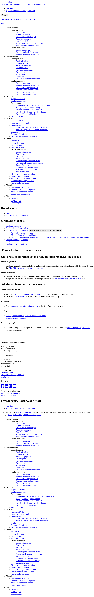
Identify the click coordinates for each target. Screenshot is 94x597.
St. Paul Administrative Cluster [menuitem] (27, 170)
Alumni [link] (9, 185)
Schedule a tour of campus (26, 428)
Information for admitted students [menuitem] (28, 45)
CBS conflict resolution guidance (23, 235)
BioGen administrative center (27, 558)
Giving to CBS (16, 589)
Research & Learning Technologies (29, 554)
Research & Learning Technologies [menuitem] (29, 163)
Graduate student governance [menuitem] (27, 88)
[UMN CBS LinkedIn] (6, 387)
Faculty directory (17, 507)
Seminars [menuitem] (14, 132)
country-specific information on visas (24, 306)
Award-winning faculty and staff (23, 569)
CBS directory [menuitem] (16, 145)
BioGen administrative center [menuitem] (27, 167)
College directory (7, 372)
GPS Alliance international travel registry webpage (28, 268)
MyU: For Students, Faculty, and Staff (20, 11)
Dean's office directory (24, 543)
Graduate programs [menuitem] (23, 50)
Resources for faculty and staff (12, 375)
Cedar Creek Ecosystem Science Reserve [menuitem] (31, 127)
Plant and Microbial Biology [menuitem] (27, 114)
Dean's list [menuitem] (20, 76)
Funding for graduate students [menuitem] (27, 54)
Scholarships (20, 465)
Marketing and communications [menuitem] (28, 161)
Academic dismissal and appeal (23, 233)
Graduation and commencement (28, 470)
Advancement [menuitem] (21, 154)
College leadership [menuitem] (18, 143)
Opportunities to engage (20, 578)
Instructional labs (22, 563)
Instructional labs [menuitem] (22, 172)
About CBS (20, 423)
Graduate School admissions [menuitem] (27, 52)
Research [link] (9, 119)
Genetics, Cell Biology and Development (31, 503)
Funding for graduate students (17, 228)
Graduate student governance (17, 240)
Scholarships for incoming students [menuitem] (29, 43)
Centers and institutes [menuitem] (19, 134)
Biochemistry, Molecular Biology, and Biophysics (35, 496)
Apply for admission (23, 430)
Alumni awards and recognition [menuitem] (23, 189)
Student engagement (23, 456)
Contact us (5, 377)
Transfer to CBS (22, 432)
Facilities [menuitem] (19, 156)
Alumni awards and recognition (23, 581)
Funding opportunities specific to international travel (26, 316)
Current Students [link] (12, 57)
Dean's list (20, 468)
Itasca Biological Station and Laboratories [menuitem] (32, 130)
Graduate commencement (16, 242)
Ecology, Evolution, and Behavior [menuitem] (29, 110)
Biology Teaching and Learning (28, 499)
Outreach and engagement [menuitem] (21, 176)
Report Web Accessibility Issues (30, 415)
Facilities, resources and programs (24, 527)
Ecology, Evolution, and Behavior (29, 501)
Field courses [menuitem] (21, 72)
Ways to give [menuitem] (16, 201)
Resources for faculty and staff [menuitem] (22, 181)
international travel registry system (68, 279)
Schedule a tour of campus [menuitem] (26, 37)
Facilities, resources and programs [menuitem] (24, 136)
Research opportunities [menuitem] (24, 70)
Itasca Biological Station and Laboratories (32, 521)
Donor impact (16, 594)
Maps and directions (9, 396)
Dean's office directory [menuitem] (24, 152)
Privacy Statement (14, 415)
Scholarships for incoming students (29, 434)
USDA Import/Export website (78, 328)
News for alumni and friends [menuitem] (22, 192)
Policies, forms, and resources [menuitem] (27, 90)
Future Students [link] (12, 28)
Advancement (21, 545)
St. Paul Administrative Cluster (27, 561)
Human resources (22, 550)
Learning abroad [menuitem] (22, 68)
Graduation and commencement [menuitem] (28, 79)
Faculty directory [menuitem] (17, 116)
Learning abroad (22, 459)
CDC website (19, 296)
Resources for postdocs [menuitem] (20, 183)
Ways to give (16, 592)
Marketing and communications (28, 552)
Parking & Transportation (11, 393)
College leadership (18, 534)
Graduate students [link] (18, 48)
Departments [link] (16, 103)
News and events (17, 538)
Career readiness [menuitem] (22, 63)
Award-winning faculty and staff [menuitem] (23, 178)
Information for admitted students (28, 437)
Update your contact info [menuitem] (20, 194)
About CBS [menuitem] (20, 32)
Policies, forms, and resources (27, 481)
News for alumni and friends (22, 583)
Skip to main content (9, 2)
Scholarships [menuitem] (20, 74)
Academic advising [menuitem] (23, 61)
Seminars (14, 523)
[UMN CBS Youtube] (14, 387)
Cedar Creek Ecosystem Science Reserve (31, 518)
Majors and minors (23, 425)
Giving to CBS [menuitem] (16, 198)
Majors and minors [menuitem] (23, 34)
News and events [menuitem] (17, 147)
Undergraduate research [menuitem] (20, 123)
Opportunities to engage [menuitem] (20, 187)
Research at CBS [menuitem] (17, 121)
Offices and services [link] (18, 150)
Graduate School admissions (27, 443)
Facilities (19, 547)
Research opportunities (24, 461)
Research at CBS (17, 512)
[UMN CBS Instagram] (10, 387)
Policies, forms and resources (17, 215)
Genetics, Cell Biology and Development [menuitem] (31, 112)
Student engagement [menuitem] (23, 65)
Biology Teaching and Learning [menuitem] (28, 107)
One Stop (9, 8)
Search (4, 15)
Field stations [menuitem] (16, 125)
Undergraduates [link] (17, 30)
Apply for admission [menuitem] (23, 39)
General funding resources (16, 318)
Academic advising (23, 452)
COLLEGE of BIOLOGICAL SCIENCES (18, 19)
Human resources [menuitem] (22, 158)
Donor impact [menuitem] (16, 203)
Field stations (16, 516)
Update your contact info (20, 585)
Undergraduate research (20, 514)
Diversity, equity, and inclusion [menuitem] (23, 174)
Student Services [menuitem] (22, 165)
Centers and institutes (19, 525)
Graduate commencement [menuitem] (25, 92)
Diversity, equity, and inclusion (23, 565)
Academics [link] (10, 96)
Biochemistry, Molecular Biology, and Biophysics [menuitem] (35, 105)
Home (8, 213)
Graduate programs (13, 226)
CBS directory (16, 536)
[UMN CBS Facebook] (2, 387)
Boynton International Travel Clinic (26, 294)
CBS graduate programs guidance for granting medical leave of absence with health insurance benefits (50, 237)
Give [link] (8, 196)
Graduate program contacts (16, 244)
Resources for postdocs (20, 574)
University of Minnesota (24, 412)
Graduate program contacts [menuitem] (26, 94)
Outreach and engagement (21, 567)
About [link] (8, 138)
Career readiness (22, 454)
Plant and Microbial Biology (27, 505)
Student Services (22, 556)
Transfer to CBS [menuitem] (22, 41)
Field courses (21, 463)
